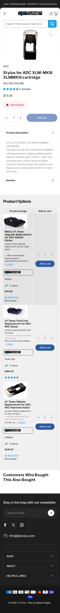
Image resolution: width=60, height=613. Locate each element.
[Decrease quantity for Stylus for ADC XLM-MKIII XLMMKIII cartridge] (6, 118)
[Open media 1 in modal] (51, 34)
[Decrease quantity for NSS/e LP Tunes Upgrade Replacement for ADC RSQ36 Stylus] (38, 254)
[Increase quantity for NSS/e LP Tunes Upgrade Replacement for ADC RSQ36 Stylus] (51, 254)
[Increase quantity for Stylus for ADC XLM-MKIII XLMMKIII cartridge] (20, 118)
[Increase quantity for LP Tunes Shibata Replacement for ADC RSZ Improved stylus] (51, 417)
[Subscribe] (51, 513)
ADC (6, 66)
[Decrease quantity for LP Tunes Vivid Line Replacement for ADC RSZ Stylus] (38, 338)
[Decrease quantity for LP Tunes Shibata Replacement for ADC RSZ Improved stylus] (38, 417)
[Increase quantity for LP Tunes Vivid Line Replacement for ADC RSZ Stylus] (51, 338)
